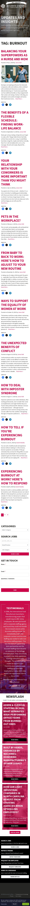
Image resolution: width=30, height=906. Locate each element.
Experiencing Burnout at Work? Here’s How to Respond (14, 477)
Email (3, 571)
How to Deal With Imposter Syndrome (12, 389)
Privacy (11, 896)
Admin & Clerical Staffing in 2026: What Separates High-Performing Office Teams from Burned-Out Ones (14, 714)
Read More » (19, 99)
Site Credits (18, 896)
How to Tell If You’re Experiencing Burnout (12, 433)
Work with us (15, 877)
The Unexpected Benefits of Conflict (14, 347)
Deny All (14, 904)
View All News (15, 832)
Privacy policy (4, 904)
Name (3, 564)
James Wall (18, 62)
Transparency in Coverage (21, 894)
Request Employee (15, 867)
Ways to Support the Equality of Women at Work (14, 305)
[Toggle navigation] (3, 10)
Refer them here (15, 857)
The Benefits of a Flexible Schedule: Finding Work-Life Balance (14, 120)
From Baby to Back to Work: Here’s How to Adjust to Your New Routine (13, 261)
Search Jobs (15, 554)
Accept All (25, 904)
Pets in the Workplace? (11, 218)
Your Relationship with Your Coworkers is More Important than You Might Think (14, 172)
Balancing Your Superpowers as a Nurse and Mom (14, 55)
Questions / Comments (7, 578)
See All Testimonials (15, 685)
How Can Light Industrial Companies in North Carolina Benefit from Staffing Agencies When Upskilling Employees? (13, 799)
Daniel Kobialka (20, 442)
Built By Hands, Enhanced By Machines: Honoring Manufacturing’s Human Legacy (14, 755)
